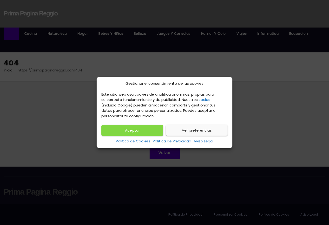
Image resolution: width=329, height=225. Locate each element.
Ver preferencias (197, 130)
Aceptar (132, 130)
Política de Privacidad (172, 141)
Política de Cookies (133, 141)
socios (204, 99)
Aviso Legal (203, 141)
